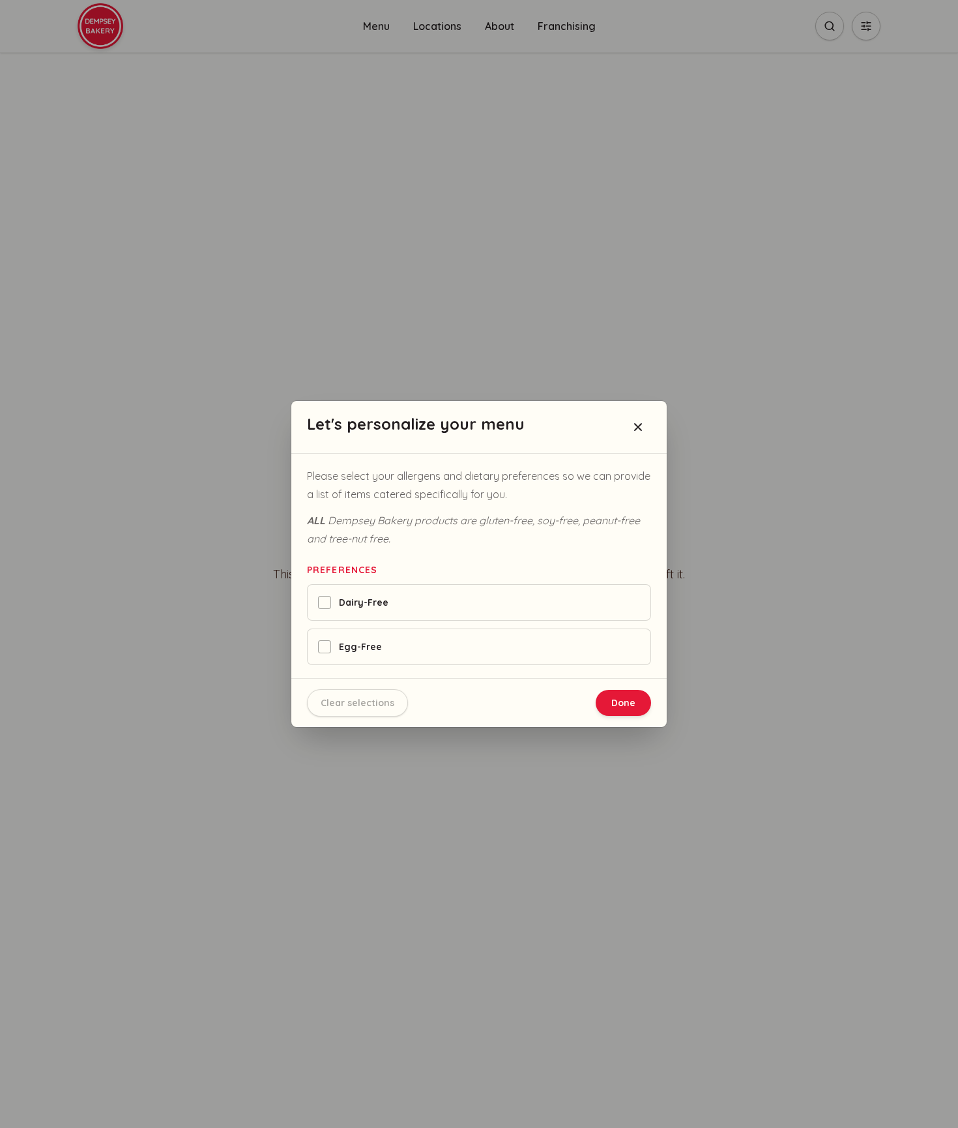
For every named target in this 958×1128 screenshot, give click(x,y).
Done (623, 703)
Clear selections (357, 703)
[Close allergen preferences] (638, 427)
